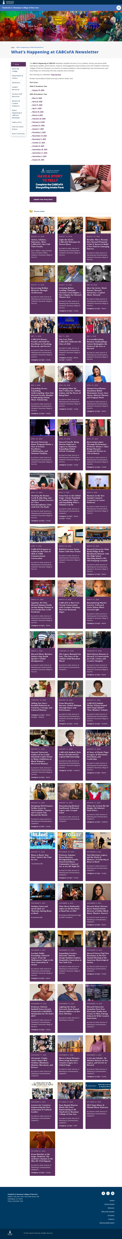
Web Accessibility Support (107, 1223)
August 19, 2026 (38, 90)
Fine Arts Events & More (17, 128)
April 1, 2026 (36, 108)
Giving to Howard (109, 1204)
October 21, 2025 (38, 143)
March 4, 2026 (37, 115)
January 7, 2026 (38, 129)
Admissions (16, 83)
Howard (112, 1200)
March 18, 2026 (37, 112)
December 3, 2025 (39, 132)
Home (17, 64)
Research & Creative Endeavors (16, 103)
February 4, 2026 (38, 122)
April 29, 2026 (37, 101)
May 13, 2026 (37, 98)
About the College (15, 70)
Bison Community (18, 134)
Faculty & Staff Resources (17, 95)
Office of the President (107, 1211)
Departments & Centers (17, 77)
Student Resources (15, 88)
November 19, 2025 (39, 136)
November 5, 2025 (39, 139)
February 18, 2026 (38, 119)
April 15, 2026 (37, 105)
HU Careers (111, 1215)
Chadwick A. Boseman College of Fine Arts (20, 8)
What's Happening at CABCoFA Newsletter (17, 114)
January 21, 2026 (38, 125)
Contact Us (111, 1219)
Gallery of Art (16, 122)
